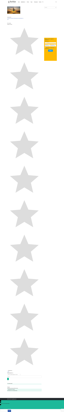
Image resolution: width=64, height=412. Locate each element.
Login (8, 371)
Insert (9, 410)
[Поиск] (56, 7)
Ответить (1, 408)
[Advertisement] (50, 23)
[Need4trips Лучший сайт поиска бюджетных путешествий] (12, 2)
